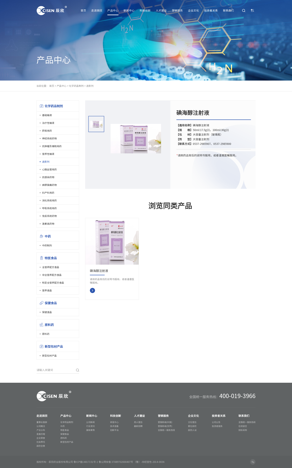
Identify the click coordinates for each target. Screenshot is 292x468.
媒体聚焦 (90, 430)
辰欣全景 (40, 446)
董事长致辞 (41, 422)
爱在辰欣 (192, 426)
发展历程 (40, 434)
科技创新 (145, 10)
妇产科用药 (48, 193)
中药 (62, 426)
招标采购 (242, 430)
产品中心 (112, 10)
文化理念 (192, 422)
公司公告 (216, 422)
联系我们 (228, 10)
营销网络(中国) (165, 422)
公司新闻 (90, 422)
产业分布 (40, 430)
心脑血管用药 (49, 169)
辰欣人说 (192, 430)
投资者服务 (217, 426)
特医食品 (64, 430)
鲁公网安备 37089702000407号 (116, 462)
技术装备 (114, 426)
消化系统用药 (49, 200)
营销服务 (177, 10)
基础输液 (47, 115)
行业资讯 (90, 426)
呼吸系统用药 (49, 208)
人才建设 (161, 10)
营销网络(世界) (165, 426)
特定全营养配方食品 (53, 282)
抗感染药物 (48, 177)
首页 (83, 10)
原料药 (45, 334)
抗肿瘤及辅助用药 (52, 146)
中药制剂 (47, 245)
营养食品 (47, 290)
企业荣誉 (40, 438)
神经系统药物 (49, 138)
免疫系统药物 (49, 216)
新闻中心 (128, 10)
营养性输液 (48, 154)
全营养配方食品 (50, 267)
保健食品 (47, 312)
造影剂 (90, 86)
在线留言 (242, 426)
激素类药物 (48, 224)
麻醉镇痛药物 (49, 185)
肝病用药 (47, 131)
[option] (96, 125)
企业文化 (193, 10)
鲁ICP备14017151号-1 (86, 462)
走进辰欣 (96, 10)
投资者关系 (211, 10)
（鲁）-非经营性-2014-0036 (149, 462)
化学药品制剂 (76, 86)
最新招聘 (138, 426)
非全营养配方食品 (52, 275)
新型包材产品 (49, 355)
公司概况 (40, 426)
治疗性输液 (48, 123)
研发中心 (114, 422)
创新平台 (114, 430)
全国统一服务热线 (166, 430)
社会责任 (40, 442)
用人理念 (138, 422)
